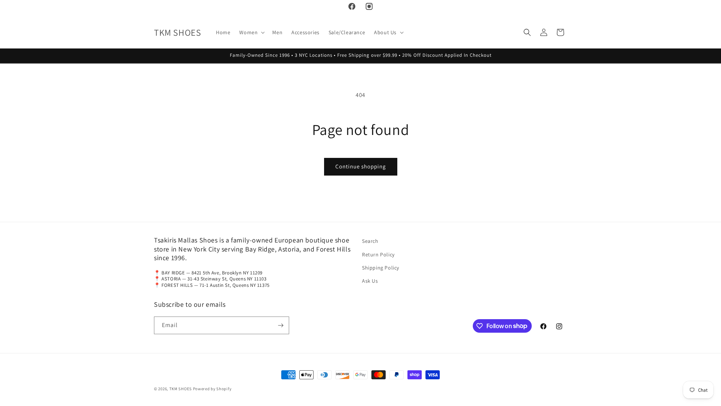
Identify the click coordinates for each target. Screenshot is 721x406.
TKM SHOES (181, 388)
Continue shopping (360, 166)
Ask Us (370, 280)
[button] (251, 32)
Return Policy (378, 254)
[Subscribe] (280, 325)
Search (370, 241)
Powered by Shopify (212, 388)
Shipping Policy (380, 267)
